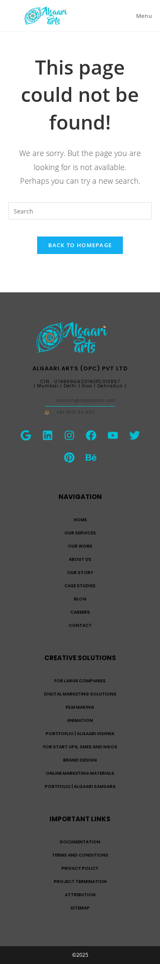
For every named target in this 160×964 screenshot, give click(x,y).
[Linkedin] (47, 435)
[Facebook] (91, 435)
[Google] (25, 435)
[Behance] (91, 457)
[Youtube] (112, 435)
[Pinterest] (69, 457)
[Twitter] (134, 435)
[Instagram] (69, 435)
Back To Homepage (80, 245)
